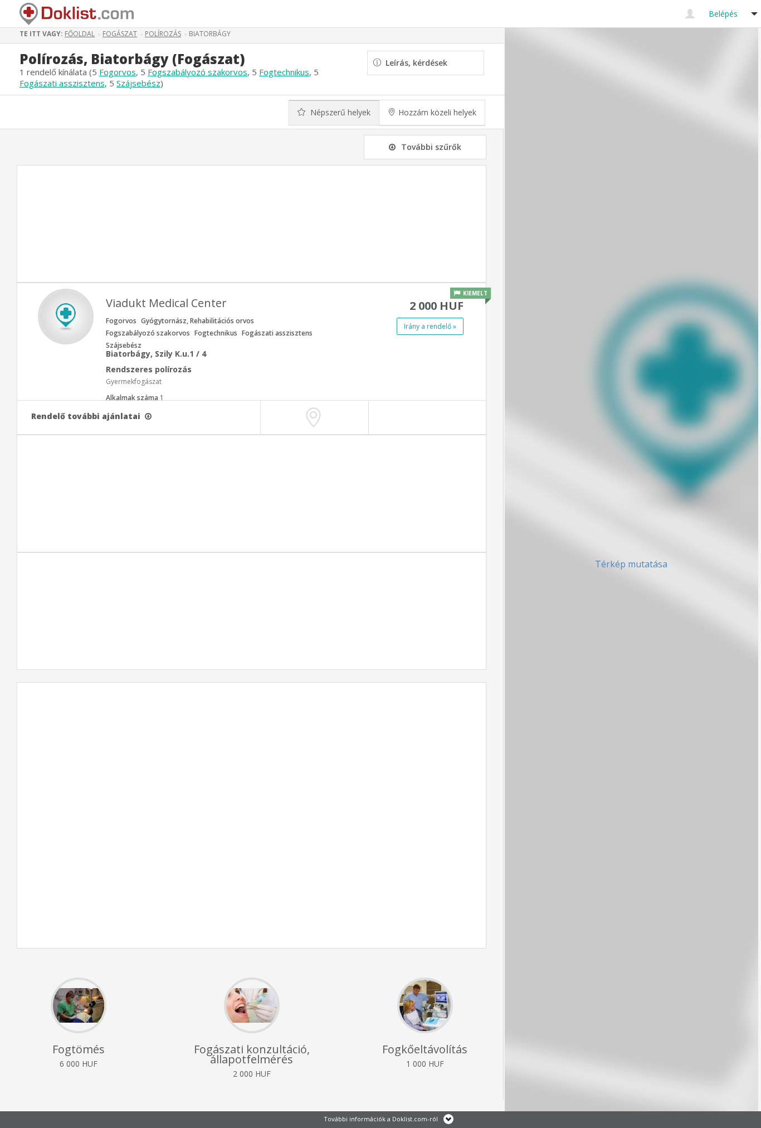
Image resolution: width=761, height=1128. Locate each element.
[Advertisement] (252, 223)
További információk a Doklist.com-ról (381, 1119)
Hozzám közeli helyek (437, 112)
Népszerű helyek (339, 112)
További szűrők (431, 147)
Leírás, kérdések (414, 62)
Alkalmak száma (135, 397)
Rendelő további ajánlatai (88, 416)
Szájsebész (138, 83)
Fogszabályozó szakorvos (197, 71)
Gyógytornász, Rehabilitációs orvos (197, 320)
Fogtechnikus (284, 71)
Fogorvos (117, 71)
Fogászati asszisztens (62, 83)
